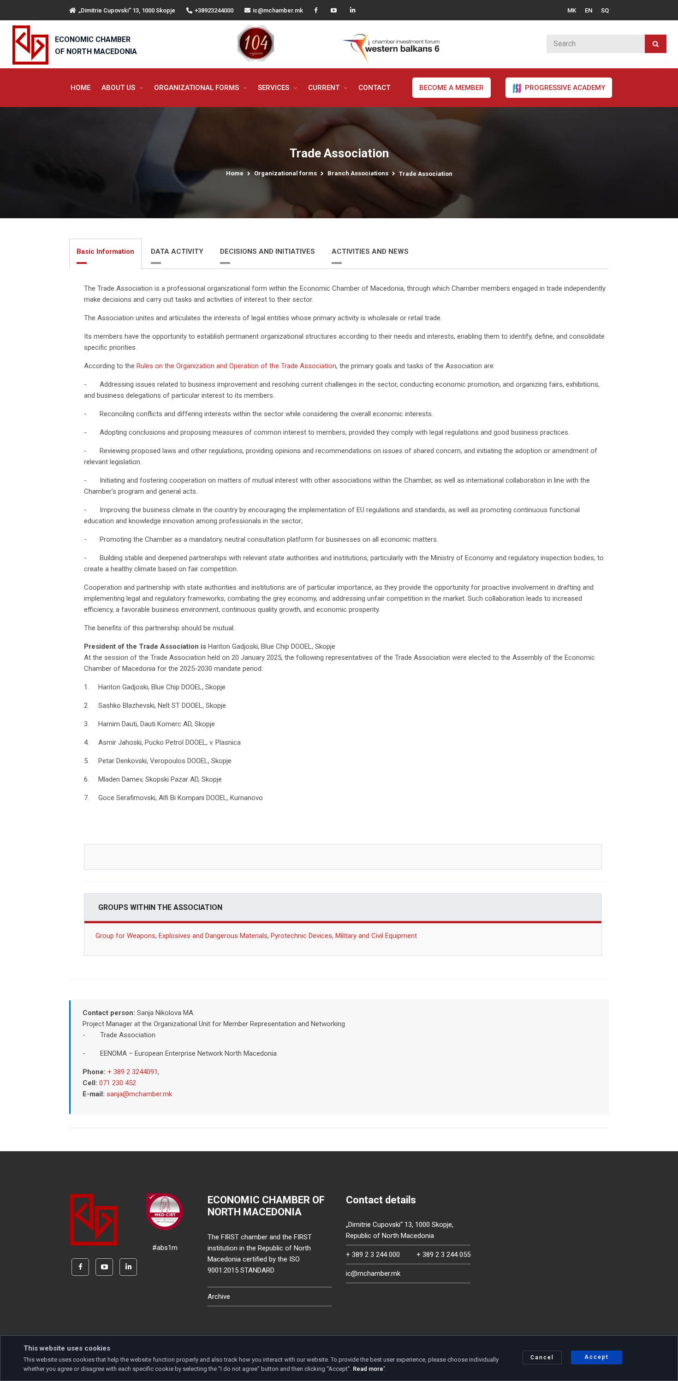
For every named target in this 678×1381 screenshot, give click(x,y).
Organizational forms (197, 88)
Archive (219, 1296)
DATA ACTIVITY (177, 251)
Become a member (451, 88)
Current (324, 88)
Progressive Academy (564, 88)
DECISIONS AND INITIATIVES (267, 251)
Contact (374, 88)
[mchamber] (33, 45)
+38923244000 (214, 10)
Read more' (369, 1368)
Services (274, 88)
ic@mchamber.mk (278, 10)
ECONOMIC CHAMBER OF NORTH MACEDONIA (96, 45)
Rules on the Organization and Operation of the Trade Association (236, 366)
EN (588, 10)
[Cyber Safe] (164, 1211)
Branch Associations (357, 173)
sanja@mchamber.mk (139, 1094)
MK (571, 10)
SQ (605, 10)
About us (119, 88)
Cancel (542, 1357)
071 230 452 (117, 1083)
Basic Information (105, 251)
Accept (596, 1357)
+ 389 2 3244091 (132, 1072)
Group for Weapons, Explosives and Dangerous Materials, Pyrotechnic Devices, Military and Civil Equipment (256, 936)
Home (80, 88)
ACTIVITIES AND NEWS (370, 251)
